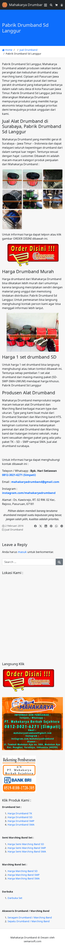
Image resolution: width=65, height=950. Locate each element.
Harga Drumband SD (20, 817)
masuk (22, 552)
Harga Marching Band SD (23, 871)
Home (8, 49)
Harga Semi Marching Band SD (26, 844)
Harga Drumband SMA (21, 824)
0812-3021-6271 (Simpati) (19, 475)
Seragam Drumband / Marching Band (30, 917)
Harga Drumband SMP (21, 821)
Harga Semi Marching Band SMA (27, 851)
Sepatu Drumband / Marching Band (29, 921)
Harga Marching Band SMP (24, 874)
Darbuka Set (15, 898)
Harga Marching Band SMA (24, 878)
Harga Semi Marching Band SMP (27, 848)
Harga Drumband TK (20, 813)
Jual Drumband (28, 49)
